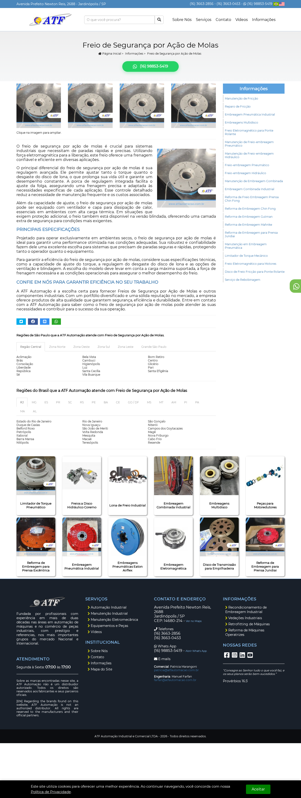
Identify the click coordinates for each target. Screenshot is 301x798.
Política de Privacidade (51, 792)
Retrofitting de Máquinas (248, 624)
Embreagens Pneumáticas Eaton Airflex (127, 566)
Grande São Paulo (153, 347)
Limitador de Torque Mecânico (246, 255)
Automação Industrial (108, 607)
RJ (22, 402)
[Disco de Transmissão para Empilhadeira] (219, 536)
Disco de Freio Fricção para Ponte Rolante (255, 271)
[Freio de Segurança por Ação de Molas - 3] (38, 106)
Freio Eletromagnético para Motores (250, 263)
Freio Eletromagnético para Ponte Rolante (249, 132)
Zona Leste (125, 347)
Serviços (203, 19)
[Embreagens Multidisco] (219, 475)
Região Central (30, 347)
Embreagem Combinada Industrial (249, 189)
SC (70, 402)
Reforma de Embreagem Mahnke (248, 224)
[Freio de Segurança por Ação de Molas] (193, 106)
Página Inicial (111, 53)
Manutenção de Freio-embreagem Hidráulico (249, 155)
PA (197, 402)
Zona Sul (104, 347)
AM (173, 402)
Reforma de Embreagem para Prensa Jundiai (251, 234)
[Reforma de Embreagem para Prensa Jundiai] (265, 536)
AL (35, 411)
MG (34, 402)
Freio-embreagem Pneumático (247, 165)
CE (118, 402)
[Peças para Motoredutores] (265, 475)
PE (94, 402)
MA (22, 411)
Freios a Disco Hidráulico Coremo (81, 505)
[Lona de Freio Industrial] (127, 475)
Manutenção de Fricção (241, 98)
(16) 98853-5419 (259, 4)
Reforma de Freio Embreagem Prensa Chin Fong (252, 198)
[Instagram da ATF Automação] (234, 655)
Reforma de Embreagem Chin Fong (250, 208)
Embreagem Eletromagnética (173, 566)
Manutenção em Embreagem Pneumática (246, 245)
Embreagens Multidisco (241, 122)
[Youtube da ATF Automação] (250, 655)
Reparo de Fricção (238, 106)
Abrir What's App (196, 651)
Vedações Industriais (244, 618)
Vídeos (241, 19)
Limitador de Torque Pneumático (35, 505)
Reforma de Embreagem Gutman (249, 216)
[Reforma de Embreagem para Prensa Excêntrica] (35, 536)
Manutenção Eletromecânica (114, 620)
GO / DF (133, 402)
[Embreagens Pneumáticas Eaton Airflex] (127, 536)
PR (58, 402)
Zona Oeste (81, 347)
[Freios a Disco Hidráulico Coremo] (81, 475)
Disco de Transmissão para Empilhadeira (219, 566)
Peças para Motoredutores (265, 505)
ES (46, 402)
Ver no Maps (194, 621)
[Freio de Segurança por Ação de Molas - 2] (90, 106)
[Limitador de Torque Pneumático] (35, 475)
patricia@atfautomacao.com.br (176, 670)
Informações (264, 19)
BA (106, 402)
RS (82, 402)
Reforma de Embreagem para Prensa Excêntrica (36, 566)
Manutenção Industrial (109, 613)
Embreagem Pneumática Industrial (250, 114)
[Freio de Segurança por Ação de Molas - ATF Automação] (50, 19)
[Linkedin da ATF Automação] (242, 655)
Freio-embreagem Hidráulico (245, 173)
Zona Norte (57, 347)
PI (185, 402)
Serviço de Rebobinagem (242, 279)
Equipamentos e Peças (109, 626)
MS (149, 402)
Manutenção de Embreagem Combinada (254, 181)
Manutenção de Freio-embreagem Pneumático (249, 143)
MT (161, 402)
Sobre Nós (182, 19)
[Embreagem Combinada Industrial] (173, 475)
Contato (223, 19)
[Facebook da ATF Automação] (227, 655)
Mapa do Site (101, 669)
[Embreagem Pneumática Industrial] (81, 536)
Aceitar (258, 789)
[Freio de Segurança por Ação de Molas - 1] (142, 106)
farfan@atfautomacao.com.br (175, 680)
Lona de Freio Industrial (127, 505)
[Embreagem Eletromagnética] (173, 536)
